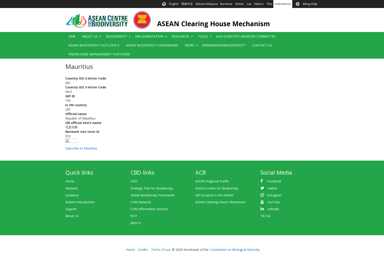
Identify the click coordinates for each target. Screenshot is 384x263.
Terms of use (160, 249)
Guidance (72, 195)
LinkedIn (273, 209)
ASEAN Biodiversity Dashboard (152, 45)
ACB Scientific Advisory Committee (245, 36)
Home (69, 181)
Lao (249, 4)
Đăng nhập (310, 4)
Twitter (272, 188)
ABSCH (135, 223)
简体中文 (187, 4)
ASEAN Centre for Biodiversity (216, 188)
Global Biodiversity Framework (152, 195)
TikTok (265, 216)
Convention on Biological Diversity (235, 249)
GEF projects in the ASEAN (214, 195)
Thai (269, 4)
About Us (72, 216)
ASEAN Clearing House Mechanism (213, 23)
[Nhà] (108, 20)
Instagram (274, 195)
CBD (133, 181)
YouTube (273, 202)
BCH (133, 216)
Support (71, 209)
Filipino (259, 4)
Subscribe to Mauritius (81, 148)
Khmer (239, 4)
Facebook (274, 181)
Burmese (226, 4)
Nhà (72, 36)
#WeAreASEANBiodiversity (224, 45)
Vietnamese (283, 4)
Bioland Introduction (80, 202)
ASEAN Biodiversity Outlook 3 (94, 45)
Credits (143, 249)
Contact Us (262, 45)
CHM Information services (149, 209)
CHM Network (140, 202)
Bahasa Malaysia (207, 4)
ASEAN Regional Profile (212, 181)
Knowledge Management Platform (99, 54)
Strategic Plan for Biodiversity (151, 188)
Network (71, 188)
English (174, 4)
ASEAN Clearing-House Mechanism (220, 202)
